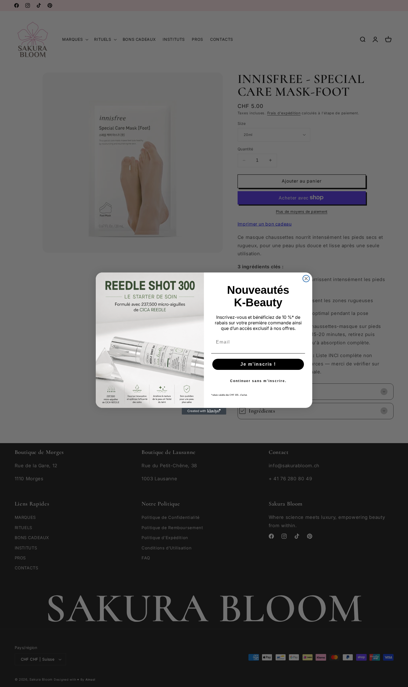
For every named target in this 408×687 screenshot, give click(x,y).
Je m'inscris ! (258, 364)
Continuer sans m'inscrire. (258, 381)
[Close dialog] (306, 278)
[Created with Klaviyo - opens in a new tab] (204, 411)
